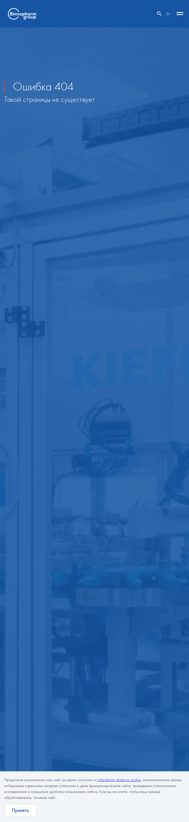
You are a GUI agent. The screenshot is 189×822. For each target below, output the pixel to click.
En (168, 13)
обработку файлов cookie (119, 779)
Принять (20, 810)
